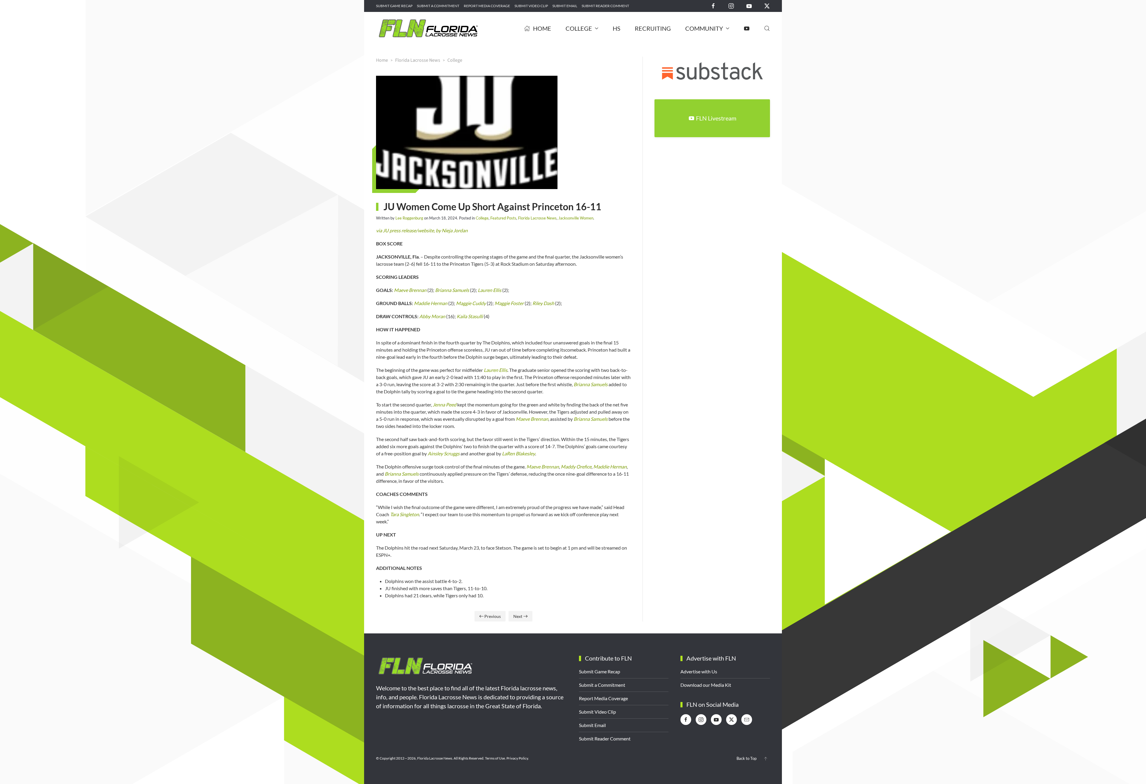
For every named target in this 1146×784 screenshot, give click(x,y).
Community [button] (704, 28)
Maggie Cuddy (471, 303)
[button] (767, 28)
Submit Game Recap (394, 6)
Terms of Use (495, 758)
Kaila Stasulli (470, 316)
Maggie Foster (509, 303)
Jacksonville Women (575, 218)
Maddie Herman (430, 303)
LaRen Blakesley (518, 453)
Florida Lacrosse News (537, 218)
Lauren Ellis (489, 290)
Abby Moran (432, 316)
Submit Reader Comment (605, 6)
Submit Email (564, 6)
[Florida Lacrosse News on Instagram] (731, 5)
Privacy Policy (517, 758)
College (482, 218)
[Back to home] (428, 28)
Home (542, 28)
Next (517, 616)
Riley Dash (543, 303)
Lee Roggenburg (409, 218)
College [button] (579, 28)
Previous (492, 616)
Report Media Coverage (487, 6)
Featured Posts (503, 218)
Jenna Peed (444, 404)
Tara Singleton (404, 514)
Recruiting (653, 28)
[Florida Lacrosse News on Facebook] (713, 5)
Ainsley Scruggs (444, 453)
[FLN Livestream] (747, 28)
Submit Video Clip (531, 6)
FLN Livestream (716, 118)
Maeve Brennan (410, 290)
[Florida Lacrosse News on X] (767, 5)
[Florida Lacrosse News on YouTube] (749, 5)
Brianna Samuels (452, 290)
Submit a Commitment (438, 6)
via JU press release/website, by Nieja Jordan (422, 230)
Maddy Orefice (576, 466)
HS (616, 28)
